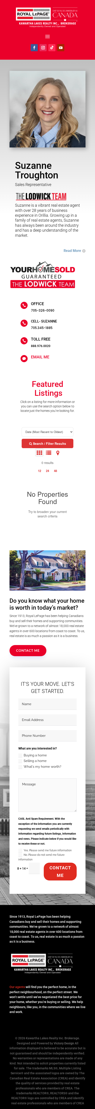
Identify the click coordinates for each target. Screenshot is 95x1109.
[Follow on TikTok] (51, 47)
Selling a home (35, 761)
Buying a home (35, 755)
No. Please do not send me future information (41, 857)
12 (39, 471)
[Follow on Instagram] (43, 47)
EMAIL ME (40, 357)
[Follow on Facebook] (34, 47)
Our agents (17, 987)
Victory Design (64, 1043)
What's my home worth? (42, 767)
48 (55, 471)
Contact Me (28, 650)
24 (47, 471)
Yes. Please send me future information (48, 850)
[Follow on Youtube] (60, 47)
